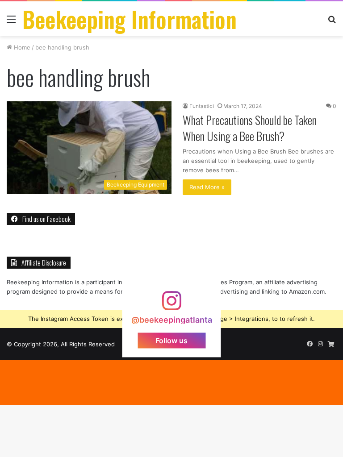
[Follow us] (171, 305)
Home (21, 47)
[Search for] (331, 22)
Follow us (171, 340)
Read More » (207, 187)
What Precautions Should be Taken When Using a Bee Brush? (250, 128)
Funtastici (201, 106)
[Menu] (11, 22)
